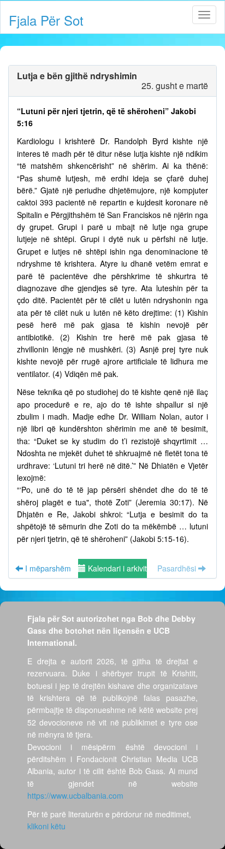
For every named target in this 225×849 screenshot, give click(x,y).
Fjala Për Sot (46, 20)
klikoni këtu (46, 826)
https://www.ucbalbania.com (75, 795)
